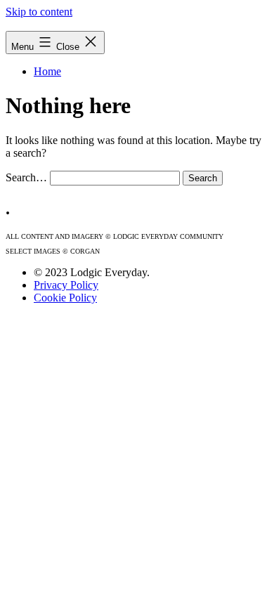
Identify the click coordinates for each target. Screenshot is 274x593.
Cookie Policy (65, 298)
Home (47, 71)
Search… (26, 177)
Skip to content (39, 12)
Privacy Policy (66, 285)
